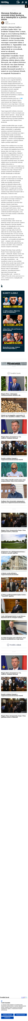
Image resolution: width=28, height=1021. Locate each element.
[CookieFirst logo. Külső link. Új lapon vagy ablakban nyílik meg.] (1, 1001)
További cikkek (15, 645)
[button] (22, 2)
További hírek (15, 373)
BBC (21, 98)
